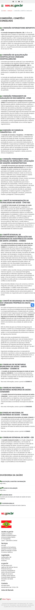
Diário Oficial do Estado (8, 572)
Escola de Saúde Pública (8, 537)
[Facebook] (13, 1)
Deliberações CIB (6, 557)
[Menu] (2, 5)
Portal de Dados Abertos (8, 577)
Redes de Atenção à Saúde (9, 550)
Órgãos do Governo (7, 574)
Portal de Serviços (6, 569)
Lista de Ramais (7, 590)
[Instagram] (21, 1)
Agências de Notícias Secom (9, 567)
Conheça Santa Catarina (8, 575)
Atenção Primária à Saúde (8, 549)
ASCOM (3, 545)
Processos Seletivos (7, 552)
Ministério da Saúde (7, 579)
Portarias (4, 560)
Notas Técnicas (5, 559)
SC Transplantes (5, 539)
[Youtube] (19, 1)
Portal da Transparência (8, 570)
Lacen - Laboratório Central (9, 540)
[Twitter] (16, 1)
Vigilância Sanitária (6, 534)
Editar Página (6, 599)
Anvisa (3, 580)
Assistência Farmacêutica (8, 547)
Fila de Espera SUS (6, 565)
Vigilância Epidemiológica (8, 535)
